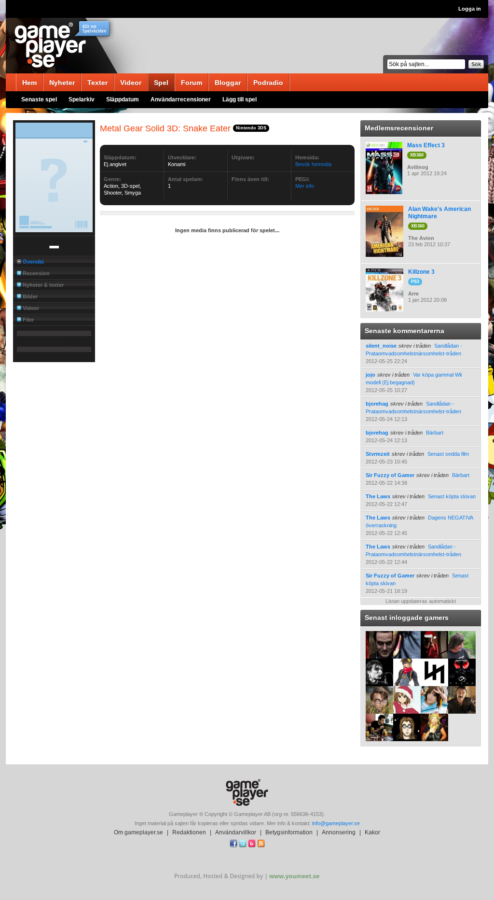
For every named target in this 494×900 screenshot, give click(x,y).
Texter (97, 82)
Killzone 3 (421, 271)
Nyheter (62, 82)
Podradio (268, 82)
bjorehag (377, 404)
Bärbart (434, 433)
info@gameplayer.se (336, 823)
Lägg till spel (239, 99)
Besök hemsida (313, 164)
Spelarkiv (82, 99)
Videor (130, 82)
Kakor (372, 832)
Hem (29, 82)
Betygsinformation (289, 832)
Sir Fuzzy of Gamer (390, 475)
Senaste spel (39, 99)
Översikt (33, 262)
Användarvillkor (235, 832)
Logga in (469, 9)
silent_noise (381, 346)
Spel (161, 82)
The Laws (378, 496)
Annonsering (339, 832)
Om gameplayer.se (138, 832)
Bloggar (228, 82)
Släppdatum (122, 99)
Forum (191, 82)
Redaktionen (189, 832)
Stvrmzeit (378, 454)
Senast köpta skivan (452, 496)
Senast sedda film (448, 454)
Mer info (304, 186)
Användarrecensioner (181, 99)
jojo (370, 375)
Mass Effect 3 (426, 145)
